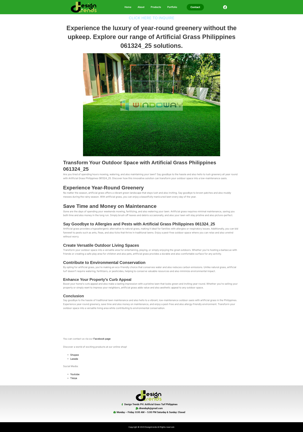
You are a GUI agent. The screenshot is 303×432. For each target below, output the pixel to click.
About (141, 7)
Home (128, 7)
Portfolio (172, 7)
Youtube (75, 374)
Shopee (74, 354)
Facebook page (102, 338)
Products (156, 7)
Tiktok (73, 378)
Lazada (74, 358)
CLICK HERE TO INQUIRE (151, 18)
